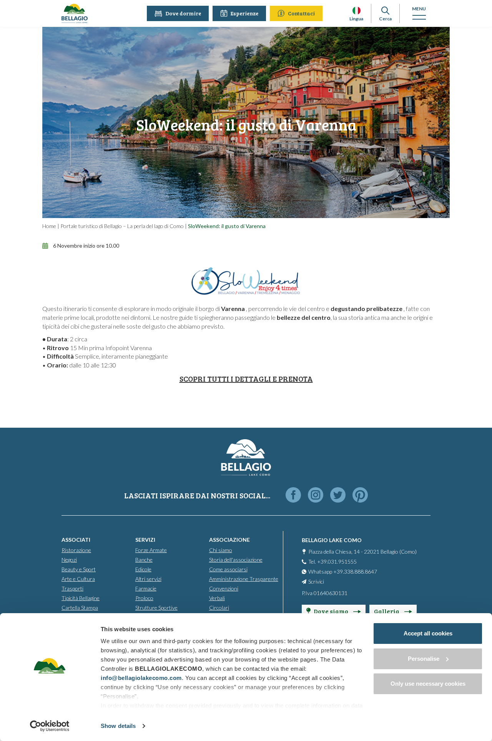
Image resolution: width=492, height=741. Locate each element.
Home (49, 226)
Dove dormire (183, 13)
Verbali (217, 598)
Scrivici (316, 581)
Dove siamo (331, 611)
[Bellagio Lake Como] (75, 13)
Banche (144, 559)
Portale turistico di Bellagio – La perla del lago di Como (122, 226)
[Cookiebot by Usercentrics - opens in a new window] (49, 726)
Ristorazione (76, 550)
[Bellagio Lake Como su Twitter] (338, 495)
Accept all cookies (428, 633)
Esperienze (244, 13)
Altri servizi (148, 579)
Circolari (219, 607)
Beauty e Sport (79, 569)
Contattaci (301, 13)
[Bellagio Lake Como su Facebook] (293, 495)
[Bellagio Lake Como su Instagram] (315, 495)
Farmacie (145, 588)
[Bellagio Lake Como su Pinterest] (360, 495)
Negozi (69, 559)
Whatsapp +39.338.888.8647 (342, 571)
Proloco (144, 598)
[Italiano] (356, 11)
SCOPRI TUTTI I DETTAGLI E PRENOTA (246, 378)
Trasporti (72, 588)
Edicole (143, 569)
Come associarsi (228, 569)
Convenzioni (223, 588)
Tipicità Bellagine (81, 598)
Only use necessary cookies (428, 683)
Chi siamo (220, 550)
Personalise (423, 658)
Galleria (387, 611)
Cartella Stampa (80, 607)
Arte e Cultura (78, 579)
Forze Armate (151, 550)
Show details (118, 726)
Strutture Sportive (156, 607)
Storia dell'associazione (236, 559)
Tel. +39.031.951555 (332, 561)
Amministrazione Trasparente (243, 579)
